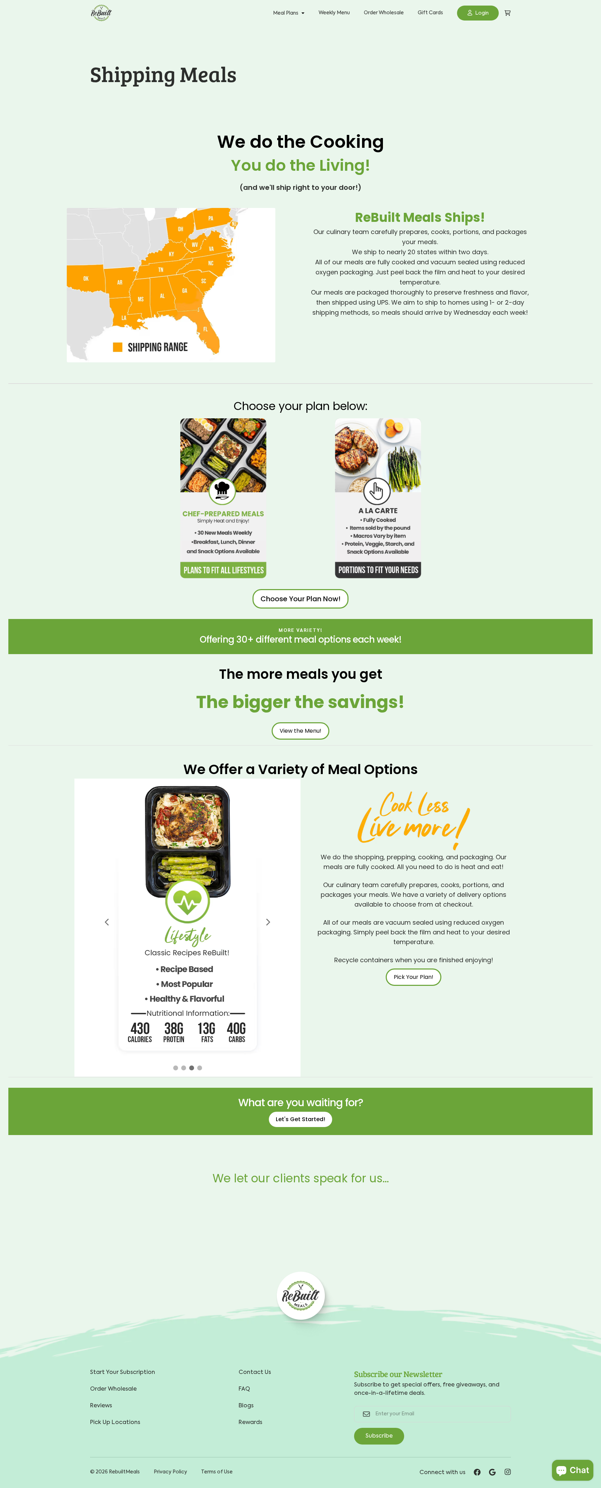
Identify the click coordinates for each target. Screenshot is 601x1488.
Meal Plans (285, 13)
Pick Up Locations (115, 1422)
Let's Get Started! (300, 1119)
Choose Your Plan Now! (300, 599)
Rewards (250, 1422)
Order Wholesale (384, 12)
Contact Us (255, 1372)
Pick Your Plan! (413, 977)
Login (482, 13)
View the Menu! (300, 731)
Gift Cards (430, 12)
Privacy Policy (170, 1472)
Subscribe (379, 1436)
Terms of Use (217, 1472)
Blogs (246, 1406)
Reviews (101, 1406)
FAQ (244, 1389)
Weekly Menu (334, 12)
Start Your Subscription (122, 1372)
